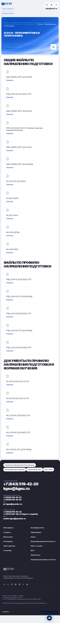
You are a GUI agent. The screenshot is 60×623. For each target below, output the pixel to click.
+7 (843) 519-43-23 (12, 512)
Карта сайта (48, 469)
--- (4, 502)
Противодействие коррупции (15, 469)
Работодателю (9, 546)
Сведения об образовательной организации (26, 22)
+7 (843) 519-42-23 (12, 497)
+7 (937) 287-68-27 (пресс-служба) (20, 514)
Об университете (37, 528)
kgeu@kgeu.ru (16, 488)
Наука (33, 537)
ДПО (32, 550)
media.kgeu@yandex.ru (14, 518)
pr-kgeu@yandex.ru (12, 504)
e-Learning (7, 550)
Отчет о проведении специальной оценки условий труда (22, 599)
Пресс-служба (36, 546)
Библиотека (35, 555)
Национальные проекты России (43, 560)
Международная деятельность (43, 541)
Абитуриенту (8, 528)
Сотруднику (8, 541)
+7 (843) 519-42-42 (12, 499)
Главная (6, 22)
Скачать (9, 80)
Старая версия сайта (34, 469)
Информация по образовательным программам (19, 24)
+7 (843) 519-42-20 (20, 484)
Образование (47, 22)
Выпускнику (8, 537)
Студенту (7, 532)
